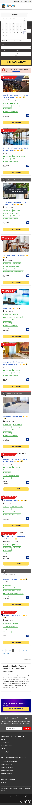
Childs (18, 51)
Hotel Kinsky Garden (10, 500)
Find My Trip (18, 1)
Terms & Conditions (6, 746)
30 (3, 36)
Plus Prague (7, 308)
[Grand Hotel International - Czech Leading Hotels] (16, 191)
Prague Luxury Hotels (7, 767)
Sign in (25, 1)
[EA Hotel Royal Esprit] (16, 575)
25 (10, 32)
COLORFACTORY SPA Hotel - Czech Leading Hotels (15, 460)
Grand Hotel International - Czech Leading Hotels (15, 203)
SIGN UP (27, 728)
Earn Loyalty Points (6, 752)
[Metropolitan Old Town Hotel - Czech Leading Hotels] (16, 350)
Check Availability (16, 62)
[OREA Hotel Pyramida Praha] (16, 405)
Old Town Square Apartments (13, 255)
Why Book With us (6, 749)
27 (17, 32)
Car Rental (4, 783)
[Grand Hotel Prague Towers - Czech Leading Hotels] (16, 136)
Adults (3, 51)
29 (25, 32)
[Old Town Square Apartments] (16, 244)
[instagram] (29, 801)
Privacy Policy (5, 743)
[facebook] (21, 801)
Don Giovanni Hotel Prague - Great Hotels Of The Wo (15, 96)
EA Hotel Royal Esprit (10, 579)
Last (8, 653)
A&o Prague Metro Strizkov (13, 616)
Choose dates (16, 71)
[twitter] (25, 801)
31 (6, 36)
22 (25, 29)
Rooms (3, 44)
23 (3, 32)
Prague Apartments (6, 773)
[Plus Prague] (16, 297)
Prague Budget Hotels (7, 764)
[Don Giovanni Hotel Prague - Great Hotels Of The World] (16, 84)
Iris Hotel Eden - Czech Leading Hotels (14, 538)
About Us (4, 740)
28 (21, 32)
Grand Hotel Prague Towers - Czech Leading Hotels (15, 149)
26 (14, 32)
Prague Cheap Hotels (7, 770)
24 (7, 32)
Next (3, 653)
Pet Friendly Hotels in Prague (9, 761)
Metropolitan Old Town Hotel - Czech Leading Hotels (14, 363)
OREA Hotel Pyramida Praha (13, 416)
